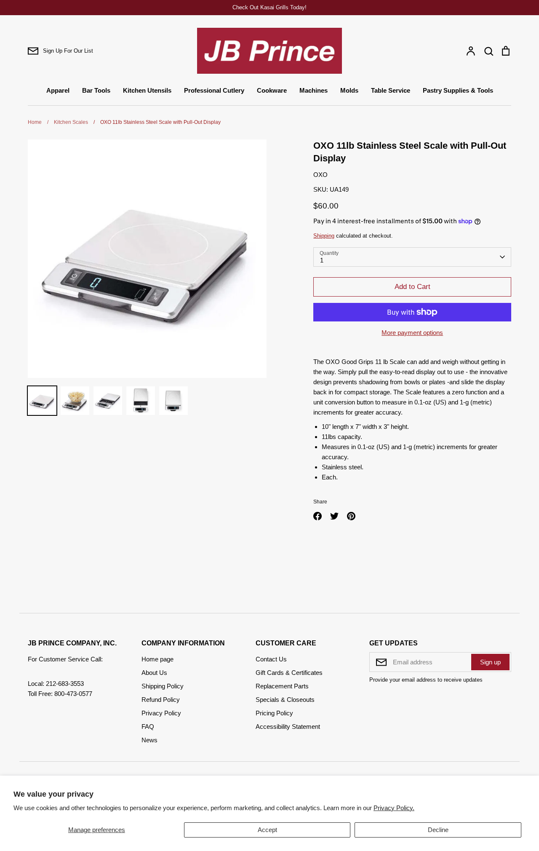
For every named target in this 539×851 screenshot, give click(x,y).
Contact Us (271, 659)
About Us (154, 672)
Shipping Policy (162, 686)
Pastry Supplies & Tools (458, 90)
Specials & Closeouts (285, 699)
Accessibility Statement (288, 726)
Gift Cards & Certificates (289, 672)
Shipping (323, 236)
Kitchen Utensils (147, 90)
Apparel (57, 90)
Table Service (390, 90)
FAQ (147, 726)
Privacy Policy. (394, 807)
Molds (349, 90)
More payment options (412, 332)
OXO (320, 174)
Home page (157, 659)
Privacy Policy (161, 713)
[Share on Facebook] (317, 516)
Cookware (272, 90)
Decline (438, 829)
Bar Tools (96, 90)
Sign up (490, 662)
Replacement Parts (282, 686)
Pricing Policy (274, 713)
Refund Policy (160, 699)
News (149, 740)
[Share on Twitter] (334, 516)
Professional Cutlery (214, 90)
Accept (267, 829)
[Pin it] (351, 516)
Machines (313, 90)
